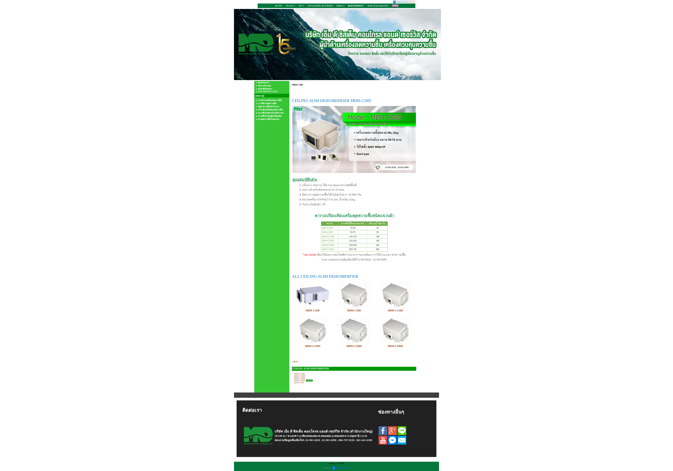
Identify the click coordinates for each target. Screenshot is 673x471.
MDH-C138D (299, 374)
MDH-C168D (312, 346)
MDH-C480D (299, 380)
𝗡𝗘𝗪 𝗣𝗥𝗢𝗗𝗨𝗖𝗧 (356, 6)
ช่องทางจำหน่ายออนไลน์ (377, 6)
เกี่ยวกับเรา (290, 6)
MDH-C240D (354, 346)
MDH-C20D (313, 310)
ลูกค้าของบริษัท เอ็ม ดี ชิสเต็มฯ (320, 6)
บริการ (301, 6)
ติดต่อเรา (340, 6)
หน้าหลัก (278, 6)
